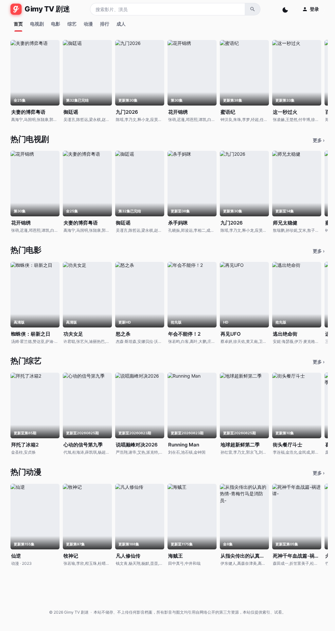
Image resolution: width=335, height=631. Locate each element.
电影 (55, 24)
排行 (104, 24)
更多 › (319, 140)
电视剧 (37, 24)
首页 (18, 24)
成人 (121, 24)
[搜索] (252, 9)
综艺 (72, 24)
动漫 (88, 24)
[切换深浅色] (285, 9)
